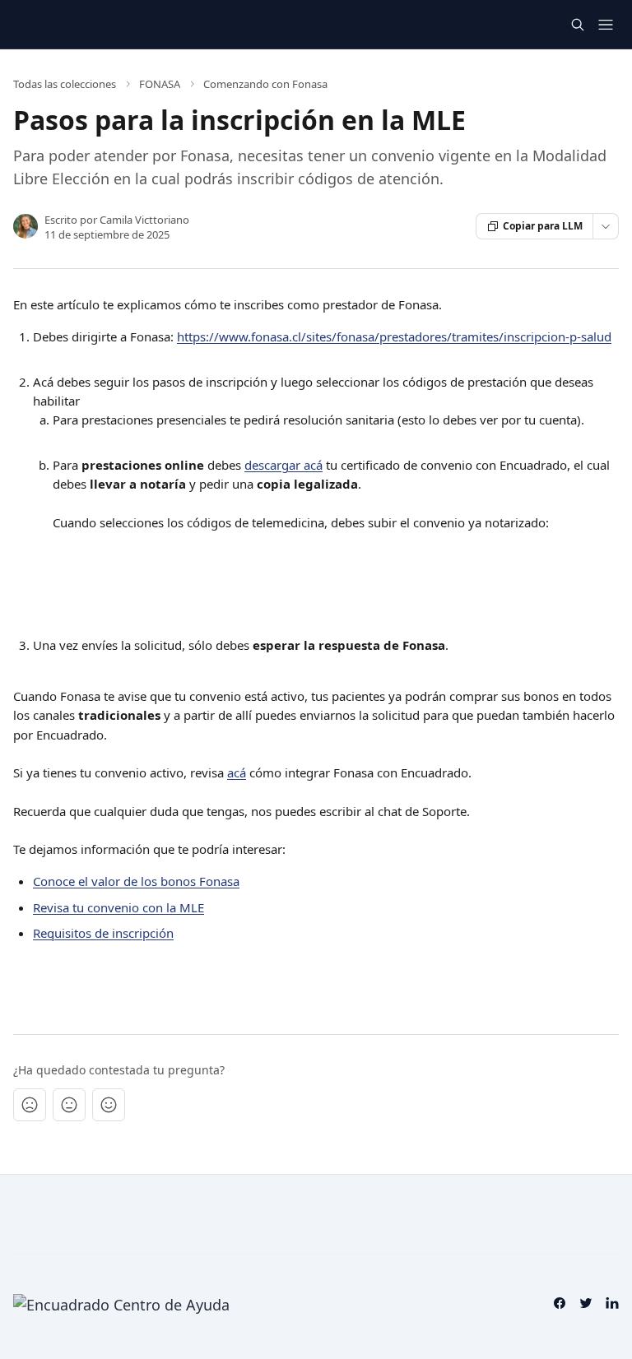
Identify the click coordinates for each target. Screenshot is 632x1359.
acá (236, 772)
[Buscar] (578, 24)
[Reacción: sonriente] (108, 1104)
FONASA (159, 84)
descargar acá (283, 465)
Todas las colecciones (64, 84)
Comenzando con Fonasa (265, 84)
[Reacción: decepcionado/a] (29, 1104)
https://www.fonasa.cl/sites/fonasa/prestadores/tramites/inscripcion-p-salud (394, 336)
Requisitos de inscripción (103, 933)
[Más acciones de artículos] (605, 226)
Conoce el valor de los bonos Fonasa (136, 881)
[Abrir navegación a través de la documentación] (605, 24)
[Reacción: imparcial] (69, 1104)
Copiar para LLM (543, 226)
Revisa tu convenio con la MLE (118, 907)
